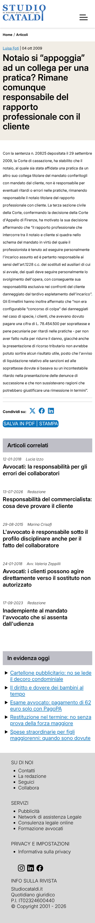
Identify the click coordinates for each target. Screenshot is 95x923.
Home (7, 35)
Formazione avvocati (40, 828)
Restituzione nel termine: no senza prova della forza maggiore (50, 720)
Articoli (22, 35)
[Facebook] (42, 410)
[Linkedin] (51, 410)
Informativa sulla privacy (44, 851)
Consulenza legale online (45, 823)
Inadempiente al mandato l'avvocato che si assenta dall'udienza (35, 617)
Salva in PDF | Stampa (30, 423)
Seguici (26, 782)
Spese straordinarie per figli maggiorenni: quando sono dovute (50, 735)
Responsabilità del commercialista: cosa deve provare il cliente (47, 502)
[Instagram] (21, 868)
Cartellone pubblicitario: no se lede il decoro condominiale (51, 676)
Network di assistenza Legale (50, 817)
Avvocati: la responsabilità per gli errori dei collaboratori (45, 470)
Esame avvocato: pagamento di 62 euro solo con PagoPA (50, 705)
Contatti (26, 770)
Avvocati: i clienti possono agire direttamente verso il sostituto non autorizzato (47, 578)
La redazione (32, 776)
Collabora (28, 788)
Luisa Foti (11, 48)
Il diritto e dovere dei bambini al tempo (46, 690)
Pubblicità (28, 811)
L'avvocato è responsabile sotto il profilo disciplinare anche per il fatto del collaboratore (45, 539)
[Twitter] (33, 410)
